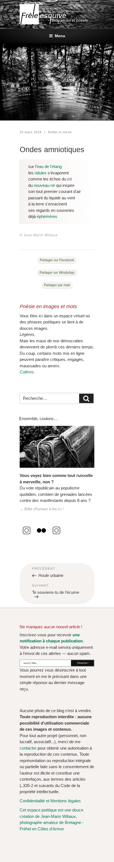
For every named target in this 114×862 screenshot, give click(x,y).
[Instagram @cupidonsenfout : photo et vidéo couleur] (56, 536)
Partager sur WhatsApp (57, 273)
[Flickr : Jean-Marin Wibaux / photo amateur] (41, 536)
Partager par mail (57, 285)
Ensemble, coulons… (38, 418)
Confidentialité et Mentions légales (50, 800)
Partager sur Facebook (57, 260)
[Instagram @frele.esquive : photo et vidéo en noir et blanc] (26, 536)
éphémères (47, 216)
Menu (60, 36)
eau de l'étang (49, 166)
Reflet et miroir (60, 132)
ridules (40, 172)
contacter (28, 748)
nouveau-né (44, 185)
